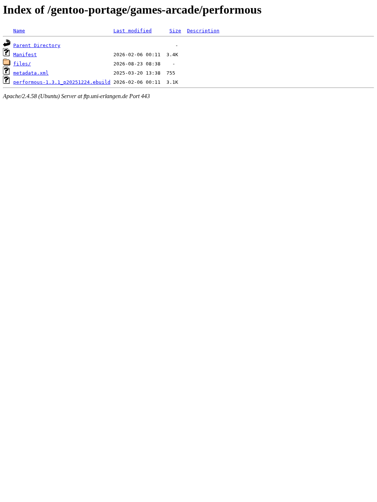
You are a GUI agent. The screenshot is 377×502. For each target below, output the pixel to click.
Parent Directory (36, 45)
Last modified (132, 30)
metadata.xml (31, 73)
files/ (22, 64)
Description (203, 30)
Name (19, 30)
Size (175, 30)
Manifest (25, 54)
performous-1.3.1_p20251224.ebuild (61, 82)
